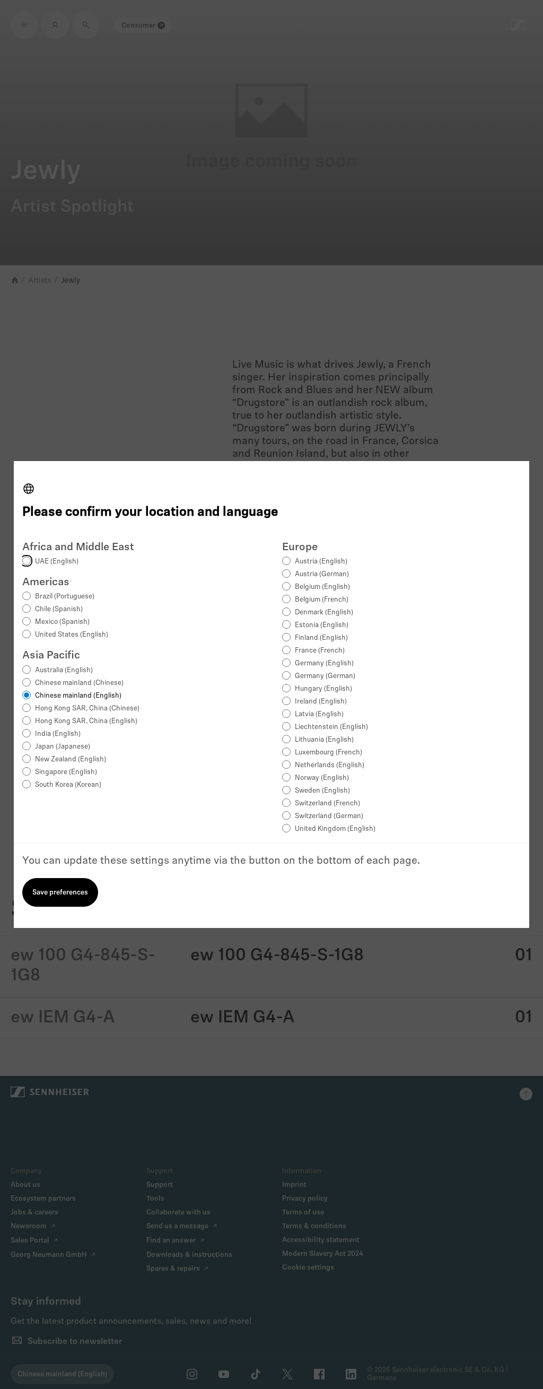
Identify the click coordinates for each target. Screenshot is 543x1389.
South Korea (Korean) (68, 785)
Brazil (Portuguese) (64, 596)
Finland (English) (321, 638)
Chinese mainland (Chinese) (79, 683)
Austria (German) (322, 574)
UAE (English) (56, 561)
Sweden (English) (322, 790)
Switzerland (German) (329, 816)
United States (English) (71, 634)
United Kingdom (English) (335, 829)
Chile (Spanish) (59, 609)
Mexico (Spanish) (62, 622)
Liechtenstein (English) (331, 727)
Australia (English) (64, 670)
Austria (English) (321, 561)
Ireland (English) (321, 701)
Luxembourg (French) (328, 752)
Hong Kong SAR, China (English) (86, 721)
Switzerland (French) (327, 803)
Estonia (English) (321, 625)
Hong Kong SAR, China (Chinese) (87, 708)
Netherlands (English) (329, 765)
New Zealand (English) (70, 759)
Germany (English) (324, 663)
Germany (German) (325, 676)
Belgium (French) (321, 599)
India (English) (58, 734)
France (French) (320, 650)
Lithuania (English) (324, 739)
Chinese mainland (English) (78, 695)
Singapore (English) (66, 772)
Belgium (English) (322, 587)
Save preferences (60, 892)
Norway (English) (322, 778)
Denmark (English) (324, 612)
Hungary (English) (323, 688)
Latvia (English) (319, 714)
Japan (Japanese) (62, 746)
